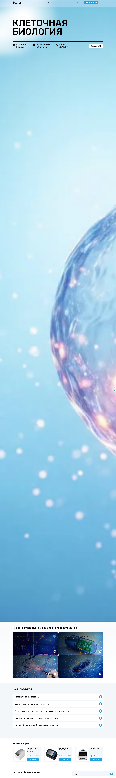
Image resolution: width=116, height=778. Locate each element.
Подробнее (65, 759)
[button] (91, 2)
